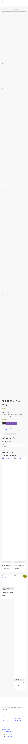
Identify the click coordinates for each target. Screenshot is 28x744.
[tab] (10, 434)
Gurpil (15, 716)
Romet (3, 716)
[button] (25, 1)
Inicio (3, 9)
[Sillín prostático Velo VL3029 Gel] (20, 508)
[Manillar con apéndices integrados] (20, 626)
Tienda (6, 9)
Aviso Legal (4, 727)
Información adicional (10, 434)
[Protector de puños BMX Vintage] (8, 580)
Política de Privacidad (6, 729)
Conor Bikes (17, 718)
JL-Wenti (3, 720)
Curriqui (3, 718)
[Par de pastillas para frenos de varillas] (8, 508)
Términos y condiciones (7, 731)
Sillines (6, 429)
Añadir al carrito (12, 423)
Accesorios (11, 9)
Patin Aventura (17, 720)
